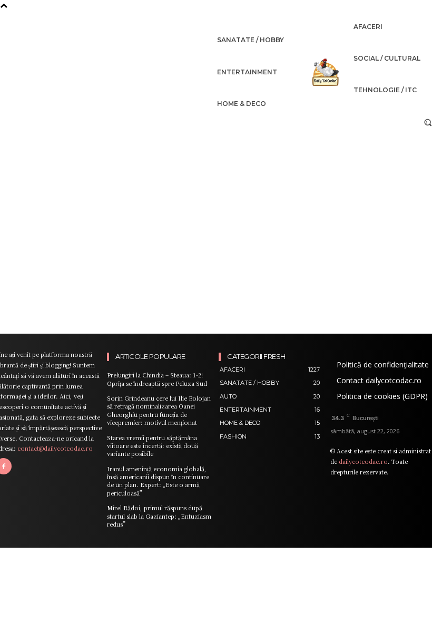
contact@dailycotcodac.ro (55, 448)
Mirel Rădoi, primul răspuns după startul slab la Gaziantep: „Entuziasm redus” (159, 515)
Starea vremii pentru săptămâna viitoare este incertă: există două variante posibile (152, 445)
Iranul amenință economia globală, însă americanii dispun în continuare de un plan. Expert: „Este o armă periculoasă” (158, 480)
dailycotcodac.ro (363, 461)
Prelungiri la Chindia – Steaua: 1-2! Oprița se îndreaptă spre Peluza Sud (157, 379)
